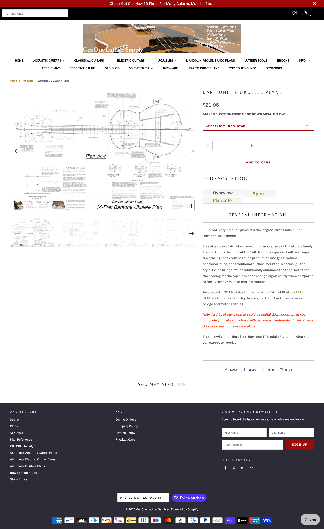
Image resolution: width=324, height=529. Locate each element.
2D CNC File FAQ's (23, 446)
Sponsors (274, 68)
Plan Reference (21, 439)
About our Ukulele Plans (27, 466)
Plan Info (222, 200)
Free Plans (51, 68)
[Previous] (17, 151)
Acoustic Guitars (48, 60)
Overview (223, 192)
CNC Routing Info (242, 68)
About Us (16, 433)
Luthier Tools (256, 60)
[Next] (191, 151)
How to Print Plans (203, 68)
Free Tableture (82, 68)
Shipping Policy (127, 426)
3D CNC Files (140, 68)
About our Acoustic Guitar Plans (33, 453)
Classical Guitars (90, 60)
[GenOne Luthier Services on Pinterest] (234, 468)
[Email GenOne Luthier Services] (251, 468)
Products (28, 80)
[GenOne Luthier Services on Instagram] (243, 468)
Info (303, 60)
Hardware (170, 68)
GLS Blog (112, 68)
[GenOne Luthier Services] (162, 38)
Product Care (125, 439)
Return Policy (125, 433)
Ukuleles (166, 60)
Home (19, 60)
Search (15, 419)
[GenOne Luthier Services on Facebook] (225, 468)
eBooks (283, 60)
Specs (259, 193)
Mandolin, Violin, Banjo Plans (210, 60)
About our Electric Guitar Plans (33, 459)
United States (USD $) (141, 497)
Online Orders (126, 419)
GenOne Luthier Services (153, 509)
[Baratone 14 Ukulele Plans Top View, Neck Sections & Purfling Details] (104, 151)
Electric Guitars (132, 60)
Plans (14, 426)
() (310, 14)
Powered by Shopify (184, 509)
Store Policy (19, 479)
